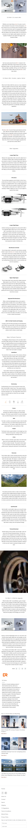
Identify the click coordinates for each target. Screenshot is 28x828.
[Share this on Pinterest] (22, 669)
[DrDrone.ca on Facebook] (2, 793)
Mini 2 (17, 62)
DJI (25, 25)
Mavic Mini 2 (6, 130)
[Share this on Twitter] (16, 669)
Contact (3, 799)
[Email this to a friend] (25, 669)
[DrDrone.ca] (14, 1)
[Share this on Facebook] (19, 669)
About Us (3, 796)
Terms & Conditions (6, 811)
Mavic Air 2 (12, 251)
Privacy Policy (4, 817)
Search (3, 802)
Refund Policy (4, 814)
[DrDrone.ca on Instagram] (6, 793)
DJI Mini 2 (11, 134)
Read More (3, 733)
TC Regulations (5, 808)
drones (16, 24)
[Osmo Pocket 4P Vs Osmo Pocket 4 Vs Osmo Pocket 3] (14, 722)
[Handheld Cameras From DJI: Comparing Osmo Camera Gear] (14, 743)
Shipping (3, 805)
